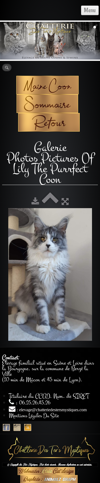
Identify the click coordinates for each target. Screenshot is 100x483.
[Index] (50, 202)
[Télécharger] (35, 202)
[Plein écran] (65, 202)
